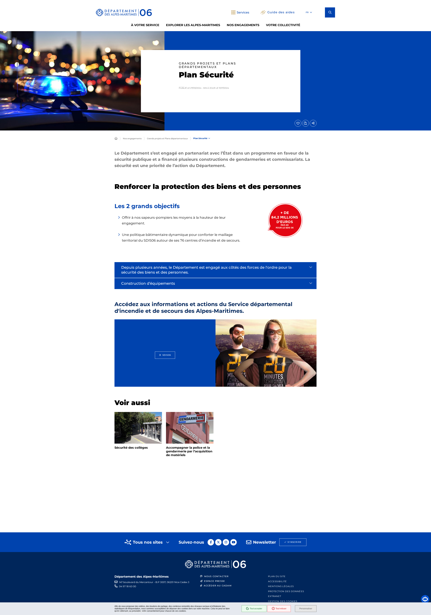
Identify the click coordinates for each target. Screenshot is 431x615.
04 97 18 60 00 (127, 586)
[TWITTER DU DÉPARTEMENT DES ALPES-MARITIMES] (218, 542)
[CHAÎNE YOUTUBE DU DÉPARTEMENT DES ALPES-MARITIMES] (233, 542)
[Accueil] (116, 139)
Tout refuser (281, 608)
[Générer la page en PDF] (305, 123)
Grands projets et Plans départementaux (167, 138)
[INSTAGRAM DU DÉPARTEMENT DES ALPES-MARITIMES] (226, 542)
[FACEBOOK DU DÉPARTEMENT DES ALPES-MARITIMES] (210, 542)
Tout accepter (256, 608)
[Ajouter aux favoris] (298, 123)
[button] (330, 12)
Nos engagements (132, 138)
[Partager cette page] (313, 123)
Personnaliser (305, 608)
